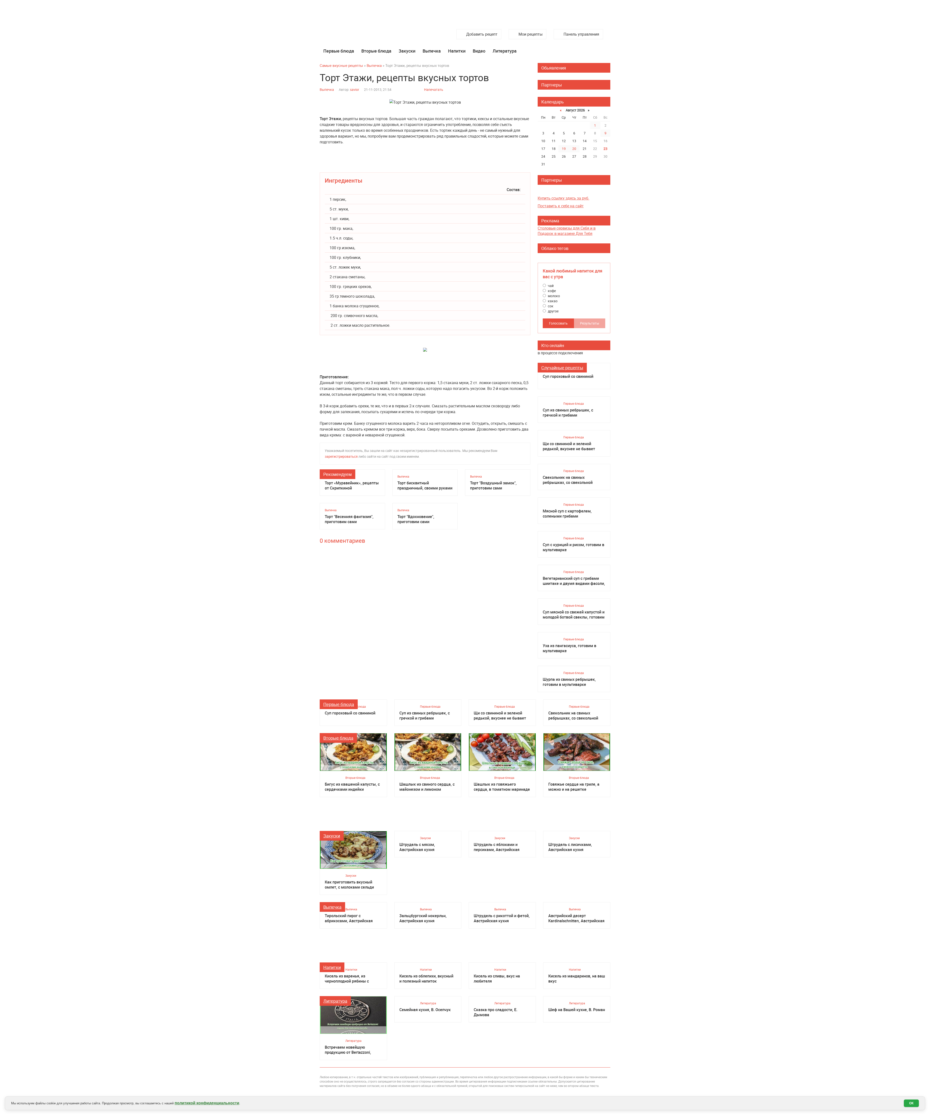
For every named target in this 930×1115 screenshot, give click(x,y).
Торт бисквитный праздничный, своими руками (424, 485)
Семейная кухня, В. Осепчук (425, 1009)
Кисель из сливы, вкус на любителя (497, 979)
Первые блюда (338, 51)
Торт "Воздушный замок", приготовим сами (493, 485)
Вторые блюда (376, 51)
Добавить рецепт (481, 34)
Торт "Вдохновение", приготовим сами (415, 519)
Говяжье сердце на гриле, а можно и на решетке (573, 787)
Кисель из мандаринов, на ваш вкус (576, 979)
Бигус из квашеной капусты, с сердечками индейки (352, 787)
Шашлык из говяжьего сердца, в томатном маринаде (502, 787)
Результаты (589, 323)
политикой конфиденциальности (207, 1103)
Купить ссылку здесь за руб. (563, 198)
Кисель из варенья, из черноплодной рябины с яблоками (347, 979)
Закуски (407, 51)
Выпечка (432, 51)
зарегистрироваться (341, 456)
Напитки (456, 51)
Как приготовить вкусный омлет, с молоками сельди (349, 885)
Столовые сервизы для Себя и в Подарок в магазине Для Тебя (567, 230)
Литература (505, 51)
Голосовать (558, 323)
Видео (479, 51)
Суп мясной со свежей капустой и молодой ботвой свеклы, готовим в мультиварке (573, 615)
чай (550, 285)
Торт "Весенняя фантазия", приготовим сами (349, 519)
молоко (553, 296)
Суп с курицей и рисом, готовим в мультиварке (573, 547)
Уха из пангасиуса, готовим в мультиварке (569, 648)
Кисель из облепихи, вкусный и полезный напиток (426, 979)
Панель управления (581, 34)
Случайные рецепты (562, 368)
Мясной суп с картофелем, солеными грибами (567, 514)
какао (552, 301)
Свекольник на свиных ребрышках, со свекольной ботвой (568, 480)
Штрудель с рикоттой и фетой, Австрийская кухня (502, 918)
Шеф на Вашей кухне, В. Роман (576, 1009)
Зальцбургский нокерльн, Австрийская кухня (423, 918)
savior (354, 89)
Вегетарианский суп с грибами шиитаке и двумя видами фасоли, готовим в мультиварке (574, 581)
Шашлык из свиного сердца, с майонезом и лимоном (427, 787)
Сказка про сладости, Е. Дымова (495, 1012)
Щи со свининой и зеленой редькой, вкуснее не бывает (569, 446)
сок (550, 306)
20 (574, 148)
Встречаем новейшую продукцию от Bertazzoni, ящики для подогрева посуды (352, 1050)
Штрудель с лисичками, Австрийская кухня (570, 847)
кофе (551, 290)
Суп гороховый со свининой (568, 376)
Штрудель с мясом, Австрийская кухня (417, 847)
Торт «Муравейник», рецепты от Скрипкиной (352, 485)
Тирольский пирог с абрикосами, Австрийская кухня (349, 918)
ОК (911, 1103)
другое (552, 311)
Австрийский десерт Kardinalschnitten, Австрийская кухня (576, 918)
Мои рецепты (530, 34)
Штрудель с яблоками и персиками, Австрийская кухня (496, 847)
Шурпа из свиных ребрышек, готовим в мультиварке (569, 682)
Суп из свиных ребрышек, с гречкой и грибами (568, 413)
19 (564, 148)
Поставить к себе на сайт (561, 206)
